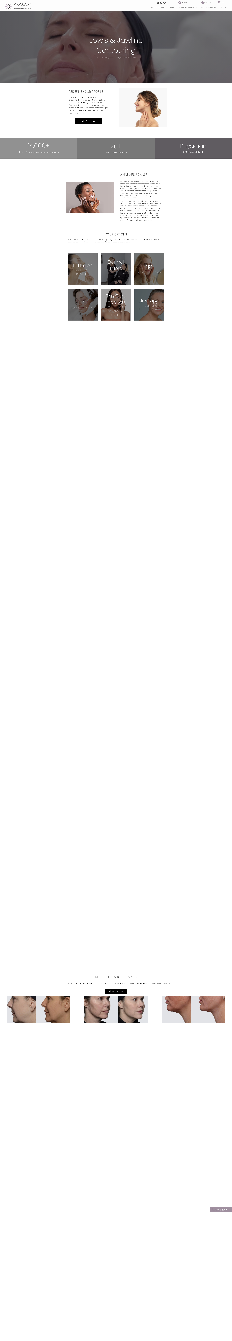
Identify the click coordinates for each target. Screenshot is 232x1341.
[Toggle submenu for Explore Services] (166, 7)
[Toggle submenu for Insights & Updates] (217, 7)
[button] (158, 3)
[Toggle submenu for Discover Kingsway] (196, 7)
